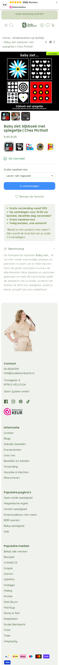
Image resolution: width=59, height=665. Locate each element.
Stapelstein (11, 618)
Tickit (7, 630)
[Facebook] (6, 401)
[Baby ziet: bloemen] (40, 147)
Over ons (9, 455)
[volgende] (53, 15)
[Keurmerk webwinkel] (29, 412)
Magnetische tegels (16, 503)
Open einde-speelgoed (18, 497)
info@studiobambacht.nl (19, 373)
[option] (29, 81)
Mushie (8, 596)
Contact (9, 432)
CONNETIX (10, 562)
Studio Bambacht (14, 624)
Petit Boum (11, 602)
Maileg (8, 590)
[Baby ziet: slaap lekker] (19, 147)
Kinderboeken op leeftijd (28, 37)
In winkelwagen (29, 186)
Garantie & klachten (16, 472)
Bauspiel (9, 557)
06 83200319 (11, 368)
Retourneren (12, 477)
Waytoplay (10, 641)
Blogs (7, 438)
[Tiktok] (28, 401)
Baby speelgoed (14, 525)
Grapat (8, 568)
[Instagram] (13, 401)
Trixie (7, 635)
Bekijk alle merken (15, 551)
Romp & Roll (11, 613)
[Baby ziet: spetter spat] (29, 147)
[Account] (40, 25)
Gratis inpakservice (16, 169)
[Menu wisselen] (6, 25)
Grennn (8, 573)
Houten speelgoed (15, 509)
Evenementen (12, 449)
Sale (6, 531)
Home (7, 37)
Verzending (11, 466)
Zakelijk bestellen (15, 444)
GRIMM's (9, 579)
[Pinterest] (20, 401)
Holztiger (9, 585)
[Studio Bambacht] (29, 25)
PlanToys (9, 607)
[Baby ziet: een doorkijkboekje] (50, 147)
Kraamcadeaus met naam (20, 514)
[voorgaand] (5, 15)
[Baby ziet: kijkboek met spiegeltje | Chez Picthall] (9, 147)
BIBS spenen (12, 520)
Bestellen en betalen (17, 460)
